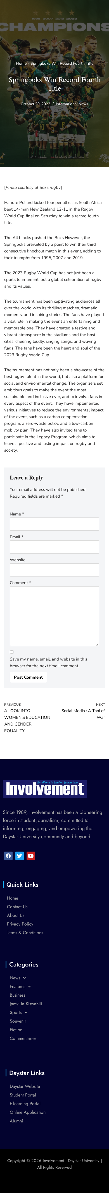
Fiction (16, 1029)
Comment (20, 582)
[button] (54, 977)
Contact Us (17, 906)
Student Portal (23, 1095)
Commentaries (23, 1038)
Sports (16, 1012)
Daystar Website (25, 1086)
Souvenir (18, 1021)
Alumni (16, 1121)
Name (17, 514)
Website (17, 560)
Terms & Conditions (25, 932)
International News (72, 104)
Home (21, 63)
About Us (15, 915)
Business (17, 995)
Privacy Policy (20, 924)
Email (16, 537)
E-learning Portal (25, 1103)
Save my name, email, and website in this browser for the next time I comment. (48, 662)
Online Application (28, 1112)
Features (17, 986)
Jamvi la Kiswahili (26, 1004)
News (15, 978)
